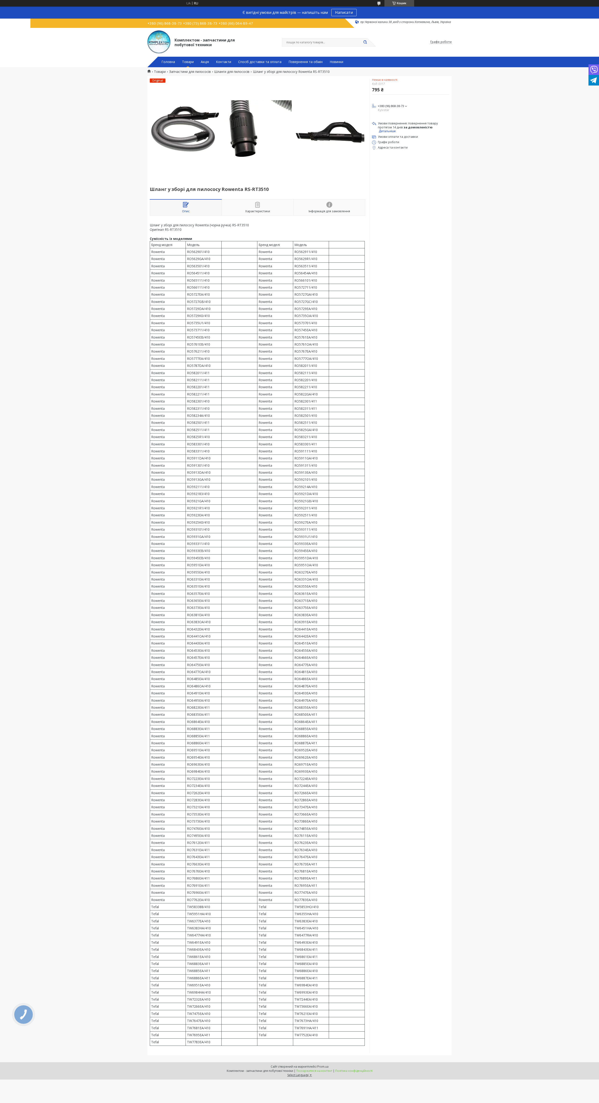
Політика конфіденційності (354, 1071)
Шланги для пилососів (231, 72)
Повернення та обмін (306, 61)
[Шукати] (365, 42)
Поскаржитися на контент (314, 1071)
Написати (344, 12)
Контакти (223, 61)
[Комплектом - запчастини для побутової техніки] (158, 42)
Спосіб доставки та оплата (259, 61)
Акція (205, 61)
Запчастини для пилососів (190, 72)
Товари (188, 61)
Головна (168, 61)
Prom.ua (323, 1067)
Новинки (336, 61)
